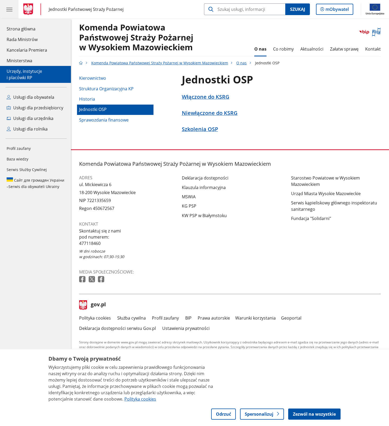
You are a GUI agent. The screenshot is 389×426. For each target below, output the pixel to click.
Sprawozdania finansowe (104, 120)
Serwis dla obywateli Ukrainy (35, 183)
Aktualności (311, 49)
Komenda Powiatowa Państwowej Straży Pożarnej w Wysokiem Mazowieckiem (136, 37)
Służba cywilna (131, 318)
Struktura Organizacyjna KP (106, 89)
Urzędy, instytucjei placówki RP (24, 74)
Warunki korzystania (255, 318)
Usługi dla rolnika (30, 129)
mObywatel (337, 10)
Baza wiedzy (17, 159)
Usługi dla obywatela (33, 97)
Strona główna (27, 29)
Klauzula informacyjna (204, 187)
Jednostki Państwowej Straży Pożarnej (86, 9)
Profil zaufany (19, 148)
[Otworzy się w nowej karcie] (83, 279)
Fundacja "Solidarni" (311, 218)
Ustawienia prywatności (186, 328)
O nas (260, 49)
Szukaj (297, 9)
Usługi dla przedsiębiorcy (37, 108)
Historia (87, 99)
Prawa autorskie (214, 318)
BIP (188, 318)
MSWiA (189, 197)
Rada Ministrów (22, 39)
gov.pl (98, 305)
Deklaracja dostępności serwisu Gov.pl (117, 328)
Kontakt (373, 49)
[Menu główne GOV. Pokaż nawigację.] (9, 9)
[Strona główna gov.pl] (29, 9)
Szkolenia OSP (200, 129)
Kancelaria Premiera (27, 50)
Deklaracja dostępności (205, 178)
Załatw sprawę (344, 49)
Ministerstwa (19, 61)
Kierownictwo (92, 78)
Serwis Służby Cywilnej (27, 169)
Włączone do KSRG (205, 96)
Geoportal (291, 318)
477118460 (90, 243)
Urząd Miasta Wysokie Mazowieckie (326, 193)
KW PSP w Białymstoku (204, 215)
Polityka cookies (95, 318)
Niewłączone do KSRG (210, 113)
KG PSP (189, 206)
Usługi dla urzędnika (32, 118)
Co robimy (283, 49)
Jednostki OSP (93, 109)
